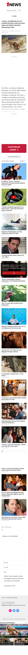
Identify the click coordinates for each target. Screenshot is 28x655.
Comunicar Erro (12, 156)
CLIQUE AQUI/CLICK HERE (19, 605)
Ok (14, 273)
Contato (3, 597)
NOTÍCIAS (7, 527)
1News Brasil (5, 32)
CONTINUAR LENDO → (14, 148)
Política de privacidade (11, 597)
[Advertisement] (14, 71)
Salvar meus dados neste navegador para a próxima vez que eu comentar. (13, 578)
